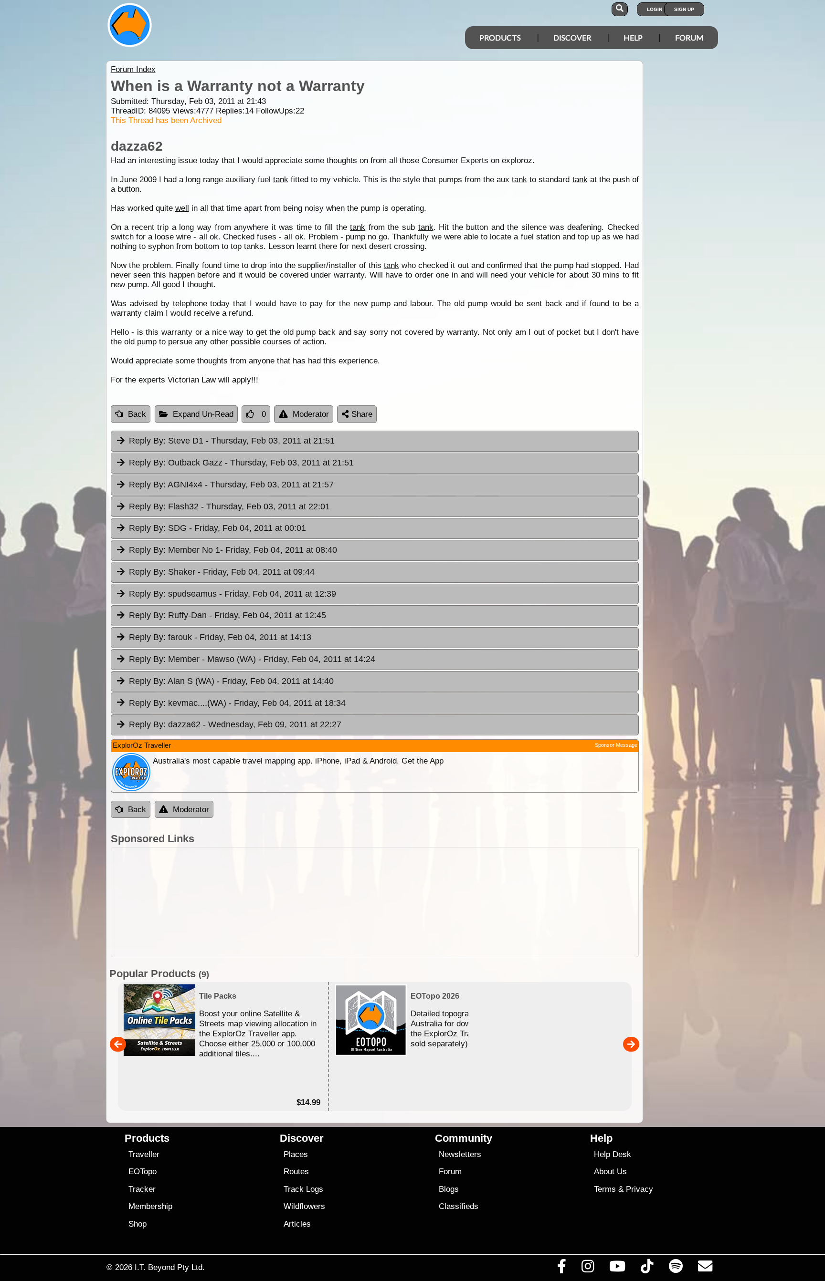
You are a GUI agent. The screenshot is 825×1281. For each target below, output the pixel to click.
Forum (689, 37)
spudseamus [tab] (232, 594)
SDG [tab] (217, 528)
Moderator (311, 414)
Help (633, 37)
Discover (572, 37)
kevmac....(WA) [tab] (237, 703)
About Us (610, 1171)
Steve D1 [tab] (232, 440)
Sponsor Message (616, 745)
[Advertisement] (421, 902)
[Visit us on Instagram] (587, 1268)
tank (280, 179)
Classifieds (458, 1206)
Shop (137, 1224)
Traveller (143, 1154)
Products (500, 37)
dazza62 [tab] (235, 724)
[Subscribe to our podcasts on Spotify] (675, 1268)
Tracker (142, 1189)
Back (137, 414)
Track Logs (303, 1189)
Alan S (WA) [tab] (231, 681)
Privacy (639, 1189)
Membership (150, 1206)
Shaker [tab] (222, 572)
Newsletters (460, 1154)
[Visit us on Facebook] (561, 1268)
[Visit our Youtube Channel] (617, 1268)
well (182, 208)
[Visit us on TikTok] (647, 1268)
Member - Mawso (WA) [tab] (252, 659)
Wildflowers (304, 1206)
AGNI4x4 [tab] (231, 484)
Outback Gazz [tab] (241, 462)
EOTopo (142, 1171)
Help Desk (612, 1154)
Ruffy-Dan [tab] (227, 615)
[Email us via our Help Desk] (705, 1268)
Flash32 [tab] (229, 506)
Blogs (449, 1189)
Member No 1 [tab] (233, 550)
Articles (297, 1224)
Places (296, 1154)
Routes (296, 1171)
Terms (605, 1189)
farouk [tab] (220, 637)
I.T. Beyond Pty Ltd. (170, 1267)
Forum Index (133, 69)
